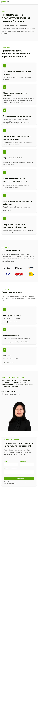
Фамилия (23, 461)
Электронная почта (10, 469)
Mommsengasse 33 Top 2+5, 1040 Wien (16, 342)
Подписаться (19, 479)
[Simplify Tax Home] (5, 2)
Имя (5, 461)
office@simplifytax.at (10, 322)
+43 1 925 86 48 (8, 362)
